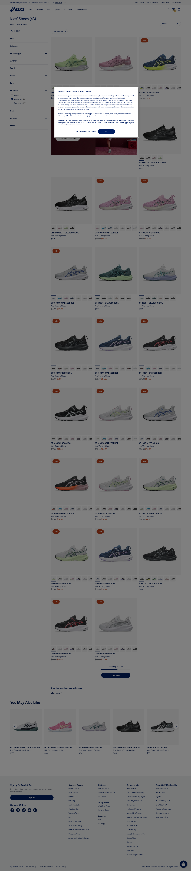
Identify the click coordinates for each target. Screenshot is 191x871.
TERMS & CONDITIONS (110, 122)
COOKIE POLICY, (91, 122)
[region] (96, 112)
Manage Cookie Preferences (86, 131)
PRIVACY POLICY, (77, 122)
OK (106, 131)
